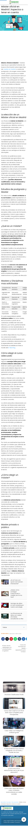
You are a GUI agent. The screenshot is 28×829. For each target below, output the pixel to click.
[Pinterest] (11, 639)
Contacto (17, 822)
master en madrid (9, 69)
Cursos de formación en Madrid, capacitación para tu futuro (20, 648)
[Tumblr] (19, 639)
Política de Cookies (9, 822)
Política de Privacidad (16, 820)
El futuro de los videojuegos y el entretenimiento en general (6, 648)
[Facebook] (3, 639)
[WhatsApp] (15, 639)
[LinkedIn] (23, 639)
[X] (7, 639)
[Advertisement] (14, 46)
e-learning (11, 348)
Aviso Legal (7, 820)
